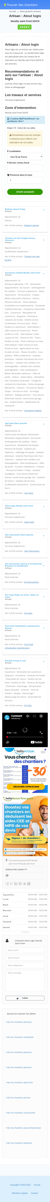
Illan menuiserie (31, 551)
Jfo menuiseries (31, 582)
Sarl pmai (28, 493)
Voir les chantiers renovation (20, 1037)
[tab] (25, 209)
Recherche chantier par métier (21, 1013)
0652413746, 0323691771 (17, 869)
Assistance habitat (32, 410)
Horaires (26, 932)
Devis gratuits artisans (30, 11)
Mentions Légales (20, 1193)
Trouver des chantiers (22, 5)
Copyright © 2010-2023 (20, 1185)
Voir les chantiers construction (20, 1112)
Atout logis (29, 522)
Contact (34, 1193)
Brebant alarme (31, 225)
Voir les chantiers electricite (19, 1082)
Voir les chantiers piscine (18, 1097)
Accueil (12, 11)
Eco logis (28, 613)
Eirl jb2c (28, 705)
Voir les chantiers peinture (19, 1022)
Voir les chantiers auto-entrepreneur (23, 1128)
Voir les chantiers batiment (19, 1143)
